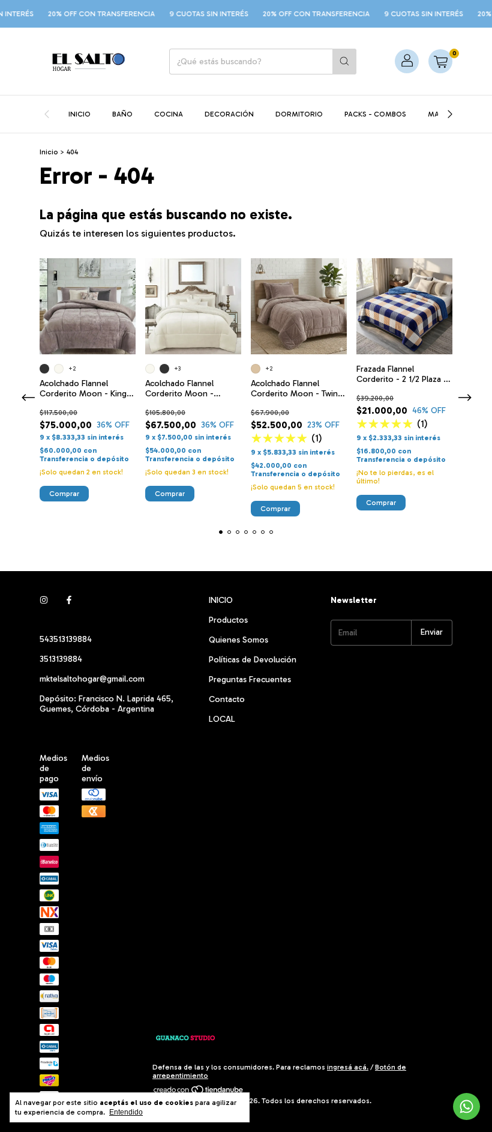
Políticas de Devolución (252, 660)
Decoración (229, 114)
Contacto (227, 699)
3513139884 (61, 659)
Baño (122, 114)
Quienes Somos (238, 640)
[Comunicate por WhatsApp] (466, 1106)
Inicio (79, 114)
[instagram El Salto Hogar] (44, 600)
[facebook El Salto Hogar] (69, 600)
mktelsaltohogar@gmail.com (92, 679)
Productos (228, 620)
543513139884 (66, 639)
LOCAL (222, 719)
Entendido (126, 1112)
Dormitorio (299, 114)
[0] (440, 61)
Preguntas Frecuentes (250, 679)
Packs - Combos (375, 114)
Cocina (168, 114)
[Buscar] (344, 61)
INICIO (221, 600)
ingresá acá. (347, 1067)
